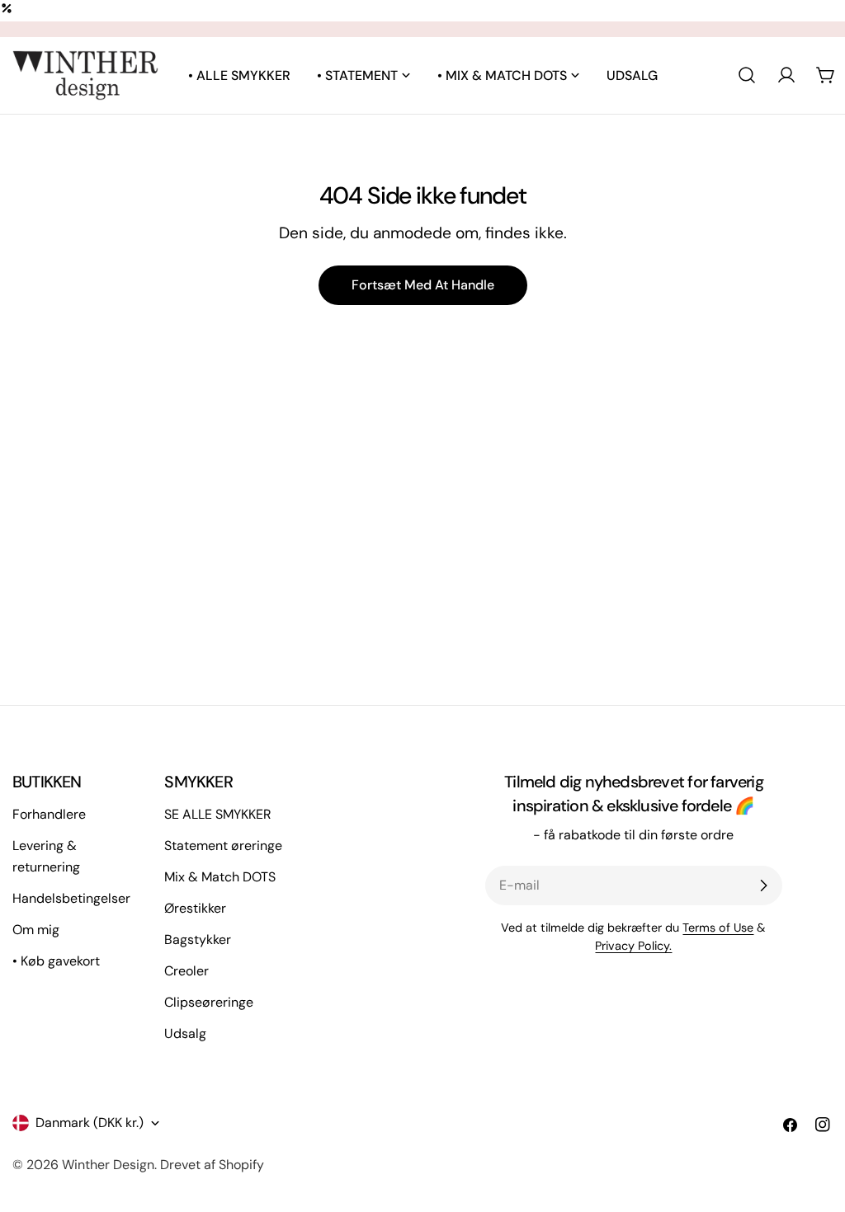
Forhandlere (49, 814)
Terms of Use (717, 927)
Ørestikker (195, 908)
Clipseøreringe (208, 1002)
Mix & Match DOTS (220, 877)
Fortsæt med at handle (423, 285)
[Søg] (746, 75)
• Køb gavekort (56, 961)
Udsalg (185, 1033)
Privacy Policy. (633, 945)
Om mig (35, 929)
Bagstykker (197, 939)
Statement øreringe (223, 845)
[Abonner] (763, 885)
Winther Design (108, 1164)
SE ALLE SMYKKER (217, 814)
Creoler (186, 970)
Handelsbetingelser (71, 898)
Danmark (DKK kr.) (89, 1122)
